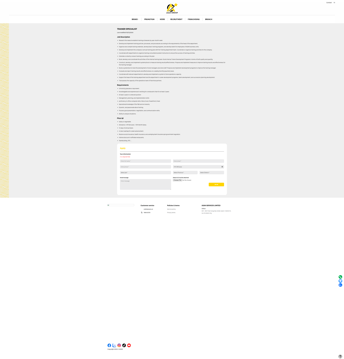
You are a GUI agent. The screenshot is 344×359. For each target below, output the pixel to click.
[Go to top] (340, 356)
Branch (208, 19)
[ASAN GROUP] (172, 8)
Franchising (194, 19)
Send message (124, 177)
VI (334, 2)
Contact (329, 2)
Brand (135, 19)
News (162, 19)
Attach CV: (181, 177)
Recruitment (176, 19)
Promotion (149, 19)
